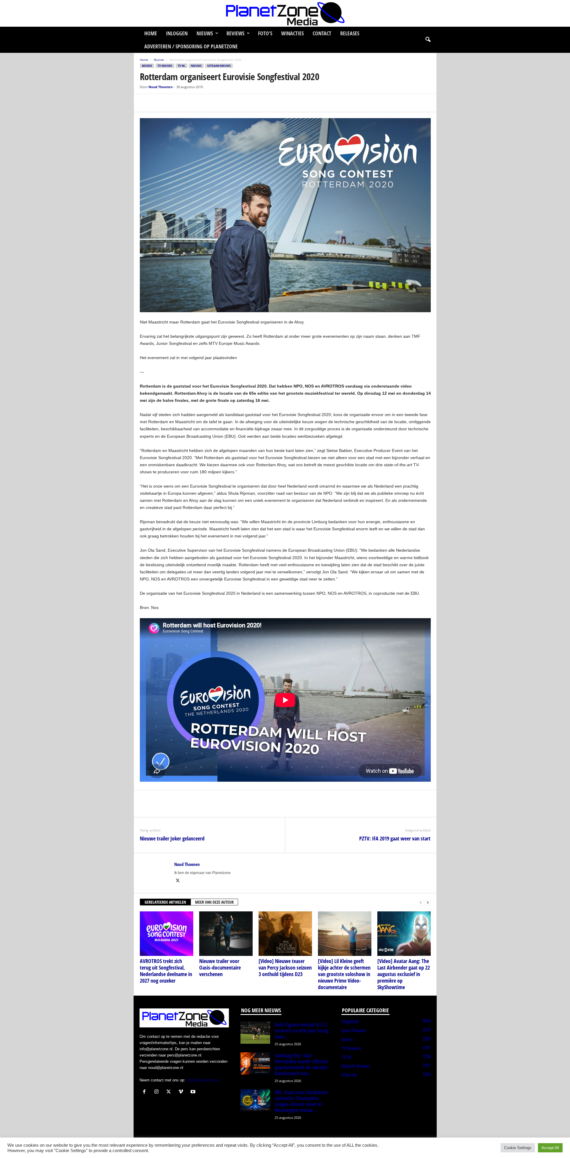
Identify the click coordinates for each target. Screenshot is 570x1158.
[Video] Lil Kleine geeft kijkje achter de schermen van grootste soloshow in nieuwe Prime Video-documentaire (344, 974)
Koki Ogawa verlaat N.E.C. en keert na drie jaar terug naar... (301, 1030)
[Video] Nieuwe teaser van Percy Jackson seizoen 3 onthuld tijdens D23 (285, 967)
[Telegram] (187, 103)
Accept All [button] (550, 1148)
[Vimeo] (182, 1092)
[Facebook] (146, 103)
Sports (347, 1039)
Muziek (159, 60)
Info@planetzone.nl (203, 1080)
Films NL (349, 1075)
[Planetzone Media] (285, 13)
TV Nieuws (165, 66)
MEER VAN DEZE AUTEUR (214, 902)
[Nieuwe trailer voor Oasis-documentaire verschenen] (226, 933)
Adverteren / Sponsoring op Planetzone (191, 46)
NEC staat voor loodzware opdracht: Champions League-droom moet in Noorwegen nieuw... (301, 1101)
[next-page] (428, 902)
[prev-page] (421, 902)
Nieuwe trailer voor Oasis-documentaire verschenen (220, 967)
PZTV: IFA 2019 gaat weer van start (394, 838)
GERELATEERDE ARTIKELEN (165, 902)
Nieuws (205, 33)
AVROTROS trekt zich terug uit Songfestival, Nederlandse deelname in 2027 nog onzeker (166, 970)
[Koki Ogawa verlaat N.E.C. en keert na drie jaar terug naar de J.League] (255, 1032)
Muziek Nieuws (355, 1066)
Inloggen (177, 33)
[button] (427, 39)
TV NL (181, 66)
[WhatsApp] (173, 103)
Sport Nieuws (353, 1030)
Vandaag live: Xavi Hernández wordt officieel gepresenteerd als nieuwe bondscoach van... (301, 1064)
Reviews (235, 33)
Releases (349, 33)
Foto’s (265, 33)
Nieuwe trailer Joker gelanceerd (172, 838)
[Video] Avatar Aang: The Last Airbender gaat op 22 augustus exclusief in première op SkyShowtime (403, 974)
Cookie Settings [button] (517, 1148)
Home (150, 33)
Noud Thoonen (160, 87)
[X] (159, 103)
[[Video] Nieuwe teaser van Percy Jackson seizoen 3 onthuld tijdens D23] (285, 933)
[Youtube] (193, 1092)
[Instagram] (158, 1092)
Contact (322, 33)
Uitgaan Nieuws (219, 66)
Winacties (292, 33)
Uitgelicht (350, 1021)
